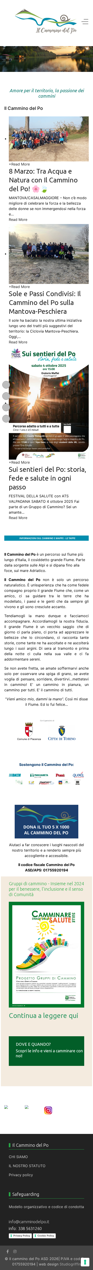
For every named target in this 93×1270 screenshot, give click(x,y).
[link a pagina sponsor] (46, 778)
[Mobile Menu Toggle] (7, 21)
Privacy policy (21, 1175)
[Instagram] (14, 1251)
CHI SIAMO (18, 1156)
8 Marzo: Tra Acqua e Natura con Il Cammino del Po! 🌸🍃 (43, 180)
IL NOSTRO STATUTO (27, 1166)
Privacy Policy (21, 1235)
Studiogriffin (70, 1264)
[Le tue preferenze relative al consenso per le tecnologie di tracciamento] (85, 1262)
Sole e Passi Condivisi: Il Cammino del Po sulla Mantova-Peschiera (45, 302)
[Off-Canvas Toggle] (84, 21)
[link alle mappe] (46, 538)
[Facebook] (8, 1251)
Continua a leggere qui (43, 1015)
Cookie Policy (45, 1235)
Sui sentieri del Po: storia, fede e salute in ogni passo (47, 478)
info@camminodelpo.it (29, 1221)
